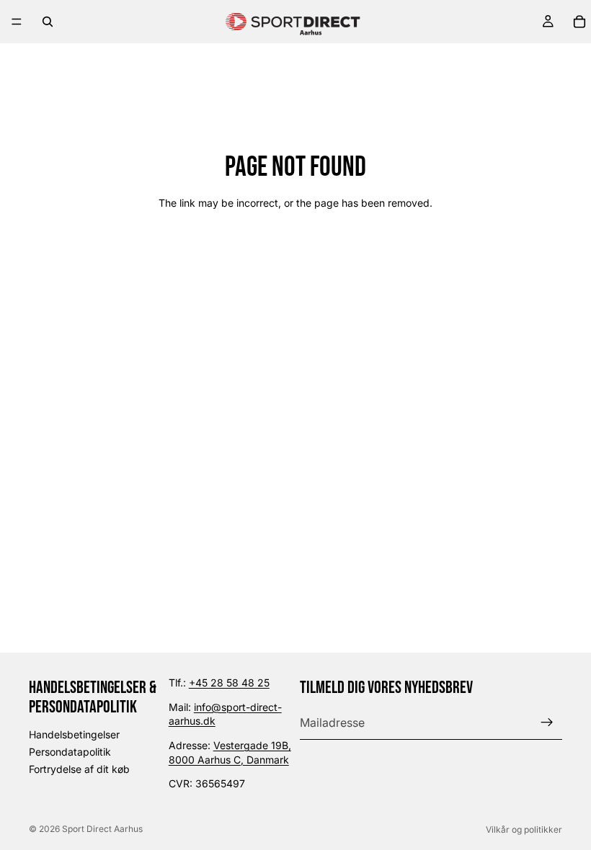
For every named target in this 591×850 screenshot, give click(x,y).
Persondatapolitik (70, 752)
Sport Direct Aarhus (102, 828)
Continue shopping (295, 255)
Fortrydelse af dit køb (79, 769)
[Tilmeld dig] (547, 722)
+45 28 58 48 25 (229, 682)
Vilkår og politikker (524, 829)
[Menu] (16, 21)
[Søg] (47, 21)
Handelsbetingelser (74, 735)
